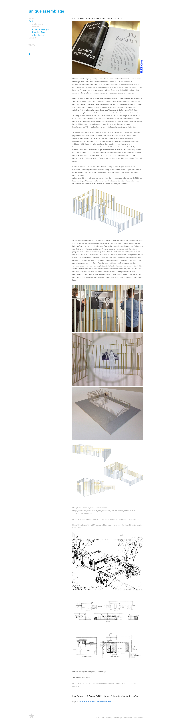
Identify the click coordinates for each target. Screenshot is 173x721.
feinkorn (80, 672)
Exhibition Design (40, 29)
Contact (32, 38)
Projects (32, 21)
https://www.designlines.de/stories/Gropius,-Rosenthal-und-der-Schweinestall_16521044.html (106, 519)
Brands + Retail (39, 32)
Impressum (128, 718)
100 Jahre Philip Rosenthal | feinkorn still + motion (94, 702)
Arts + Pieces (38, 35)
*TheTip (31, 45)
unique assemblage (115, 718)
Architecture (37, 24)
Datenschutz (138, 718)
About (32, 18)
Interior (35, 27)
